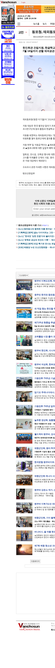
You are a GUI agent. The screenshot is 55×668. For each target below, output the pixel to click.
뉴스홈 (36, 24)
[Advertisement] (37, 593)
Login (23, 2)
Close (10, 5)
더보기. (45, 225)
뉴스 (45, 24)
